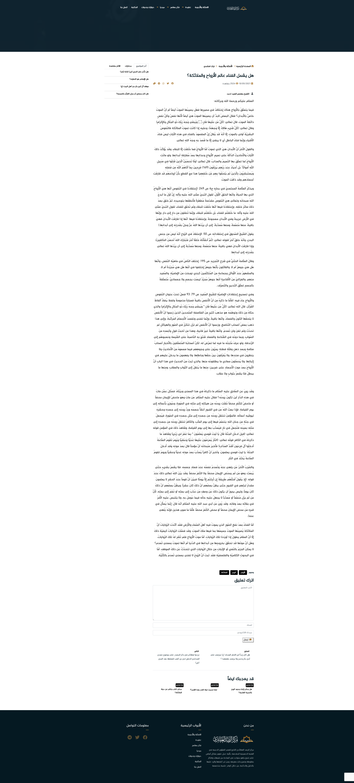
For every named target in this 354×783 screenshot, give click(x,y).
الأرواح (243, 572)
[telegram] (129, 738)
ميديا (162, 7)
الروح (234, 572)
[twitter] (137, 738)
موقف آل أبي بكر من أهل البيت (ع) (135, 86)
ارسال (246, 640)
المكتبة (134, 7)
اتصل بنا (123, 7)
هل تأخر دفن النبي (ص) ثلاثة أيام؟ (134, 72)
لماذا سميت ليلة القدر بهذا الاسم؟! (203, 689)
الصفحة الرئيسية (243, 66)
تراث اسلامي (209, 66)
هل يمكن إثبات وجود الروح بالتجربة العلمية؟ (241, 691)
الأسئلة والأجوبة (225, 66)
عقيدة (188, 7)
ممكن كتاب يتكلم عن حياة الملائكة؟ (171, 691)
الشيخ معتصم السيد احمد (238, 94)
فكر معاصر (174, 7)
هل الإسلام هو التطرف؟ (139, 79)
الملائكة (224, 572)
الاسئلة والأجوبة (202, 7)
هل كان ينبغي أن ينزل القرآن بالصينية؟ (132, 94)
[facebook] (145, 738)
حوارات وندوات (147, 7)
